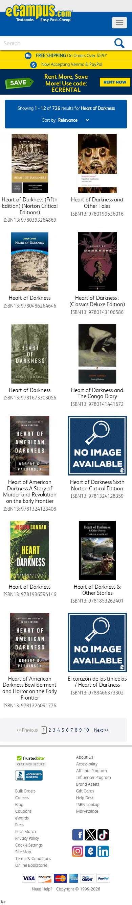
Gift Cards (85, 790)
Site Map (23, 851)
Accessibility (86, 763)
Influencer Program (93, 777)
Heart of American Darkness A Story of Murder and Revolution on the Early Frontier (30, 491)
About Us (84, 757)
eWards (22, 818)
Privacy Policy (27, 838)
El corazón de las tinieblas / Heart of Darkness (97, 681)
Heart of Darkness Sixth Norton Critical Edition (97, 485)
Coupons (23, 811)
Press (19, 824)
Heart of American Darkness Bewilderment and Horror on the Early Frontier (29, 688)
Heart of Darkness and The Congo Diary (97, 393)
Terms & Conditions (33, 858)
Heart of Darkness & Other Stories (97, 589)
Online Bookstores (31, 865)
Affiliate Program (91, 770)
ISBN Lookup (88, 804)
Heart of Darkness (29, 297)
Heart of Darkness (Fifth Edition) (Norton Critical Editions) (30, 205)
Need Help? (42, 888)
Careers (22, 797)
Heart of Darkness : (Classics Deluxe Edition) (97, 301)
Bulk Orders (25, 790)
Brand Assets (87, 784)
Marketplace (87, 811)
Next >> (101, 730)
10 (86, 730)
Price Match (25, 831)
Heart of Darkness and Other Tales (97, 202)
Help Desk (84, 797)
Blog (19, 804)
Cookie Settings (29, 845)
